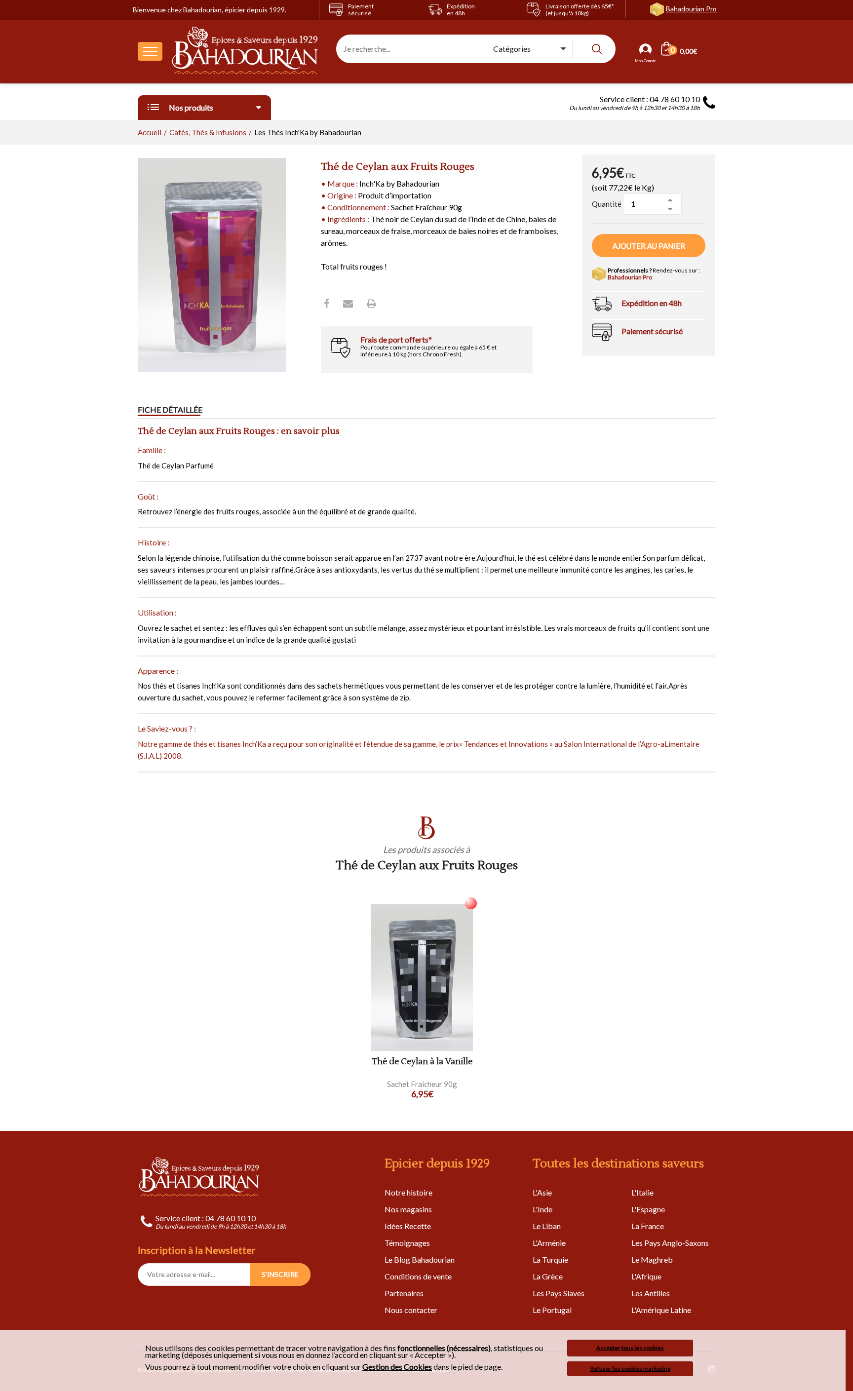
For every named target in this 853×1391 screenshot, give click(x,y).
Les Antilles (650, 1293)
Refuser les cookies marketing (630, 1368)
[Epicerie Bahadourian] (245, 51)
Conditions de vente (418, 1276)
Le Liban (547, 1226)
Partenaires (404, 1293)
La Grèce (548, 1276)
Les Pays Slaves (558, 1293)
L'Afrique (646, 1276)
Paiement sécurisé (652, 331)
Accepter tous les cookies (630, 1348)
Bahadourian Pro (691, 8)
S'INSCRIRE (280, 1274)
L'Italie (642, 1192)
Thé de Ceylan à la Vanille (422, 1062)
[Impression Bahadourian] (371, 303)
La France (647, 1226)
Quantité (606, 203)
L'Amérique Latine (661, 1309)
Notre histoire (408, 1192)
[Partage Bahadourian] (348, 303)
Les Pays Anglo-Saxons (670, 1242)
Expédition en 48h (651, 303)
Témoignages (407, 1242)
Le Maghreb (652, 1259)
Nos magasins (408, 1209)
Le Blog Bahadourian (420, 1259)
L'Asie (542, 1192)
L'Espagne (648, 1209)
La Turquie (550, 1259)
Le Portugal (552, 1309)
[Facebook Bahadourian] (326, 303)
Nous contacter (411, 1309)
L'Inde (542, 1209)
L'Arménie (549, 1242)
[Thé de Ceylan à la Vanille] (422, 977)
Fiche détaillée (170, 409)
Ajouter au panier (649, 245)
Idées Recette (408, 1226)
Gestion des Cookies (397, 1366)
